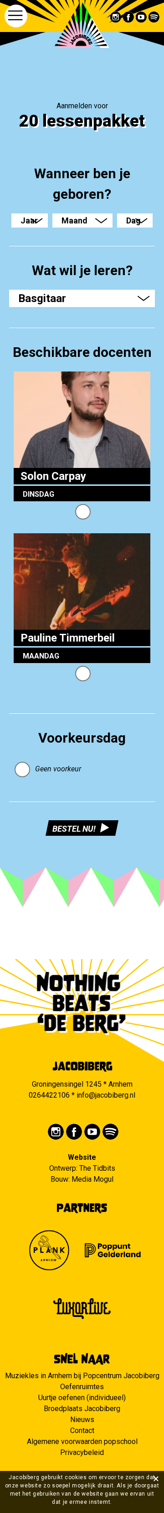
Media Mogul (92, 1179)
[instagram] (116, 17)
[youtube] (141, 17)
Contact (82, 1430)
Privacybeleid (82, 1452)
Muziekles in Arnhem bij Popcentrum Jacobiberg (82, 1375)
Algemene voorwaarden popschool (82, 1441)
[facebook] (128, 17)
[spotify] (154, 17)
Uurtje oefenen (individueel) (82, 1397)
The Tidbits (97, 1168)
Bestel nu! (74, 828)
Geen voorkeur (58, 768)
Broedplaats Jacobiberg (82, 1408)
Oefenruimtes (82, 1386)
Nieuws (82, 1419)
